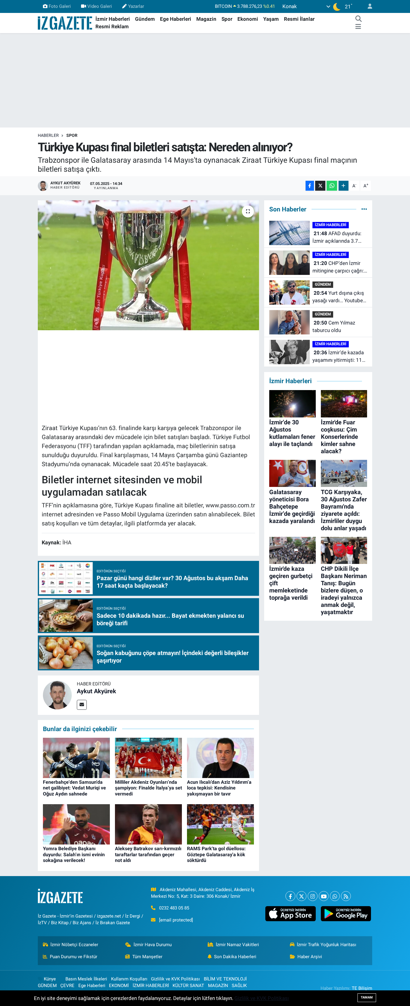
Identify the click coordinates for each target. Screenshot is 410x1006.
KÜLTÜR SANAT (188, 985)
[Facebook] (290, 896)
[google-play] (345, 913)
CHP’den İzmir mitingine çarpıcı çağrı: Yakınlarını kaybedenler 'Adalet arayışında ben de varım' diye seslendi (338, 267)
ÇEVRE (67, 985)
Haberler (48, 135)
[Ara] (358, 19)
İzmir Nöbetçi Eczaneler (74, 944)
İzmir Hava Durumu (153, 944)
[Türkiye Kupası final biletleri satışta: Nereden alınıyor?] (148, 265)
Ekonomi (247, 19)
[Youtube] (324, 896)
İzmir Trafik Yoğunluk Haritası (326, 944)
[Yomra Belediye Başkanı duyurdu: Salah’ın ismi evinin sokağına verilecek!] (76, 824)
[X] (301, 896)
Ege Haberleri (175, 19)
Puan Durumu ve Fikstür (73, 956)
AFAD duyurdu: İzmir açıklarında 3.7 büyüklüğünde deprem (337, 237)
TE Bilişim (362, 988)
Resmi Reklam (112, 26)
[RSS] (346, 896)
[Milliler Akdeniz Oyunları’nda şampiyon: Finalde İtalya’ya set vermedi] (148, 758)
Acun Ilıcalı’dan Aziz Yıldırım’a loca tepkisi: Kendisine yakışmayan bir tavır (219, 787)
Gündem (145, 19)
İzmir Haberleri (112, 19)
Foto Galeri (60, 6)
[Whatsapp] (335, 896)
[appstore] (290, 913)
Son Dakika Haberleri (235, 956)
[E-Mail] (82, 705)
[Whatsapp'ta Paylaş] (332, 186)
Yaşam (271, 19)
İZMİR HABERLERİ (330, 225)
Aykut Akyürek (96, 691)
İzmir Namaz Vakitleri (237, 944)
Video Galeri (99, 6)
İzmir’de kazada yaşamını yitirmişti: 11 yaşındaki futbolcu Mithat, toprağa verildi (338, 356)
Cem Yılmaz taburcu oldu (333, 327)
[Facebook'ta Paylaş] (310, 186)
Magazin (206, 19)
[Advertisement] (205, 80)
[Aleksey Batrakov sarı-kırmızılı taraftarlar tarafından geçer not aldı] (148, 824)
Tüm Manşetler (147, 956)
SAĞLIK (239, 985)
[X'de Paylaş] (320, 186)
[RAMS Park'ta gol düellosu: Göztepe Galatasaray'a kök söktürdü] (220, 824)
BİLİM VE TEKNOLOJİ (225, 979)
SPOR (71, 135)
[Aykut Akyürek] (57, 695)
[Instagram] (313, 896)
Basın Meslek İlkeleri (86, 979)
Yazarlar (136, 6)
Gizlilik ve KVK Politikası (175, 979)
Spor (227, 19)
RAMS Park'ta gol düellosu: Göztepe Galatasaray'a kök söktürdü (216, 854)
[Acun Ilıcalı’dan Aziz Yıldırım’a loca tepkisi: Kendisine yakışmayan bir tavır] (220, 758)
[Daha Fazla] (343, 186)
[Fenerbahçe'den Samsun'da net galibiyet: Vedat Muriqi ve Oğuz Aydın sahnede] (76, 758)
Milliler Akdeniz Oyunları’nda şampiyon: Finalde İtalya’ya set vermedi (148, 787)
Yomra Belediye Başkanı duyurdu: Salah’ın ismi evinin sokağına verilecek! (74, 854)
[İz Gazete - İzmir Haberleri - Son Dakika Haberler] (65, 22)
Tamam (367, 997)
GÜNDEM (323, 284)
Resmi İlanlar (299, 19)
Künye (50, 979)
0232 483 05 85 (174, 908)
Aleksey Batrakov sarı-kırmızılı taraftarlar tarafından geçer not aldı (148, 854)
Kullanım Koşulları (129, 979)
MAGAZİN (218, 985)
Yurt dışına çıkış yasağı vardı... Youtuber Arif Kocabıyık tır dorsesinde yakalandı (338, 297)
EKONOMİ (119, 985)
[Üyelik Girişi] (367, 6)
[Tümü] (364, 209)
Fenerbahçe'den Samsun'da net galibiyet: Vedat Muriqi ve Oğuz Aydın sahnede (74, 787)
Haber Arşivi (309, 956)
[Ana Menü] (358, 27)
